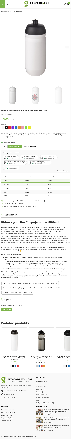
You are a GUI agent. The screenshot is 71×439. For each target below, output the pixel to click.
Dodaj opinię (7, 309)
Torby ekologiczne (6, 420)
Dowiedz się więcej (62, 171)
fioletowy (25, 283)
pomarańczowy (39, 283)
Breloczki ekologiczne (8, 409)
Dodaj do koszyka (15, 146)
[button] (67, 47)
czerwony (19, 283)
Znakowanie (40, 383)
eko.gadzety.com (11, 436)
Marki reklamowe (41, 381)
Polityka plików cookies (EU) (45, 403)
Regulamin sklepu (41, 394)
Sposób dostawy (41, 386)
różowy (47, 283)
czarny (14, 283)
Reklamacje (39, 392)
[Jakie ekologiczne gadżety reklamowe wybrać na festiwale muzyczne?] (39, 420)
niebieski (31, 283)
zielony (51, 283)
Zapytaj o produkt (30, 146)
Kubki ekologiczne (6, 415)
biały (9, 283)
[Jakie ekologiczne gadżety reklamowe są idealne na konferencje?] (39, 428)
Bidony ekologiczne (17, 11)
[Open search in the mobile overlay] (7, 4)
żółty (56, 283)
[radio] (3, 127)
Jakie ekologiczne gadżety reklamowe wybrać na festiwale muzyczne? (56, 418)
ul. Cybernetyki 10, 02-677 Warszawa (15, 390)
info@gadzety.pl (9, 394)
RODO (38, 400)
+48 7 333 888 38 (9, 397)
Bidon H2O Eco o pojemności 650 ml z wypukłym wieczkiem (41, 357)
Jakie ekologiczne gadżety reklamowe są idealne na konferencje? (56, 426)
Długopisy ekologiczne (8, 412)
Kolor (3, 124)
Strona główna (5, 11)
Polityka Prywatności (42, 397)
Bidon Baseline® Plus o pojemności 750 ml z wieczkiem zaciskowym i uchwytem (14, 358)
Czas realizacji (40, 389)
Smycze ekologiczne (7, 418)
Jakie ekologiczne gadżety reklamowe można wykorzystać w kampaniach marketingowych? (56, 411)
